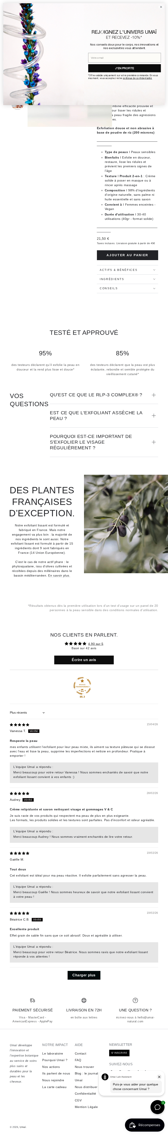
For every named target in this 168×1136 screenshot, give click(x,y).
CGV (78, 1100)
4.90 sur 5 (95, 644)
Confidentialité (85, 1093)
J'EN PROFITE (124, 68)
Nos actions (51, 1067)
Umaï (23, 1127)
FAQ (78, 1060)
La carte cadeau (54, 1087)
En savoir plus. (59, 575)
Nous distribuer (86, 1087)
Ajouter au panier (127, 255)
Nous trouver (84, 1067)
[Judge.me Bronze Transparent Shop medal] (82, 686)
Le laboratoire (52, 1053)
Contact (80, 1053)
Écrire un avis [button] (84, 660)
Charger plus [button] (83, 975)
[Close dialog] (161, 7)
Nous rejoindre (53, 1080)
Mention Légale (86, 1107)
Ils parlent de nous (56, 1073)
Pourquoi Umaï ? (54, 1060)
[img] (19, 725)
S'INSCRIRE (119, 1052)
